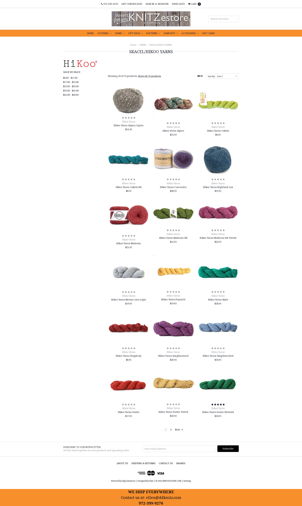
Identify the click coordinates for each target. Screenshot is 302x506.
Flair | (152, 481)
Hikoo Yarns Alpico (173, 130)
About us (122, 463)
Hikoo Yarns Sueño (128, 412)
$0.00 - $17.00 (70, 77)
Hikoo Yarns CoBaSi (218, 130)
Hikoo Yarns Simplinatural (173, 355)
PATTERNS (152, 33)
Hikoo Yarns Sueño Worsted (218, 412)
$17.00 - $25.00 (71, 81)
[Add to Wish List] (146, 100)
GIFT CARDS (208, 33)
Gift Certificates (131, 3)
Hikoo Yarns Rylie (218, 299)
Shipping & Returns (143, 463)
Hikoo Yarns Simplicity (129, 355)
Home (133, 44)
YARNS (119, 33)
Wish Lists (178, 3)
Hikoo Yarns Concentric (173, 187)
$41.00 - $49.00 (71, 94)
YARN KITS (170, 33)
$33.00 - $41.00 (71, 90)
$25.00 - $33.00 (71, 86)
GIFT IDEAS (134, 33)
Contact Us (166, 463)
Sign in (150, 3)
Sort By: (211, 76)
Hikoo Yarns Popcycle (173, 299)
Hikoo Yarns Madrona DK (173, 237)
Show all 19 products (149, 76)
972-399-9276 (110, 3)
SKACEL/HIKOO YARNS (160, 44)
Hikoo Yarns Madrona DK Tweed (218, 237)
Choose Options (128, 110)
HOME (90, 33)
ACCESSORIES (188, 33)
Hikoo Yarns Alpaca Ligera (128, 125)
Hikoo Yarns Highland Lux (218, 187)
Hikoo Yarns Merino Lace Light (128, 299)
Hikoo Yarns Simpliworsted (218, 355)
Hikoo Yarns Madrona (128, 243)
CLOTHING (103, 33)
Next (178, 429)
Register (163, 3)
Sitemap (187, 481)
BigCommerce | (129, 481)
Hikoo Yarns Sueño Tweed (173, 411)
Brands (180, 463)
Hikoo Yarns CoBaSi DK (129, 187)
